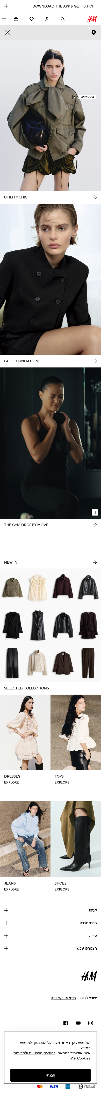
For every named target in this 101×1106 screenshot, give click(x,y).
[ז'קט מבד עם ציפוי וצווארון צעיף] (63, 625)
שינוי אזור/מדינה (63, 998)
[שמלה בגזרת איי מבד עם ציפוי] (38, 625)
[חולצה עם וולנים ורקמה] (38, 587)
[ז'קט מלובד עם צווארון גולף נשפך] (38, 663)
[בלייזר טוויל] (63, 663)
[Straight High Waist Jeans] (12, 663)
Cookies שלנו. (79, 1058)
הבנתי (50, 1075)
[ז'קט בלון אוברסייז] (63, 587)
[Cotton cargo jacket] (12, 587)
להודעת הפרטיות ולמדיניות (34, 1053)
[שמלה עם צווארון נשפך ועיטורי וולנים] (12, 625)
